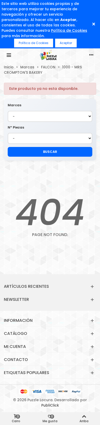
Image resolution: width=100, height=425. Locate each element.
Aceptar (66, 43)
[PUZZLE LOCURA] (50, 54)
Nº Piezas (16, 127)
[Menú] (9, 55)
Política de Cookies (69, 30)
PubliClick (50, 405)
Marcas (14, 105)
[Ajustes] (91, 55)
